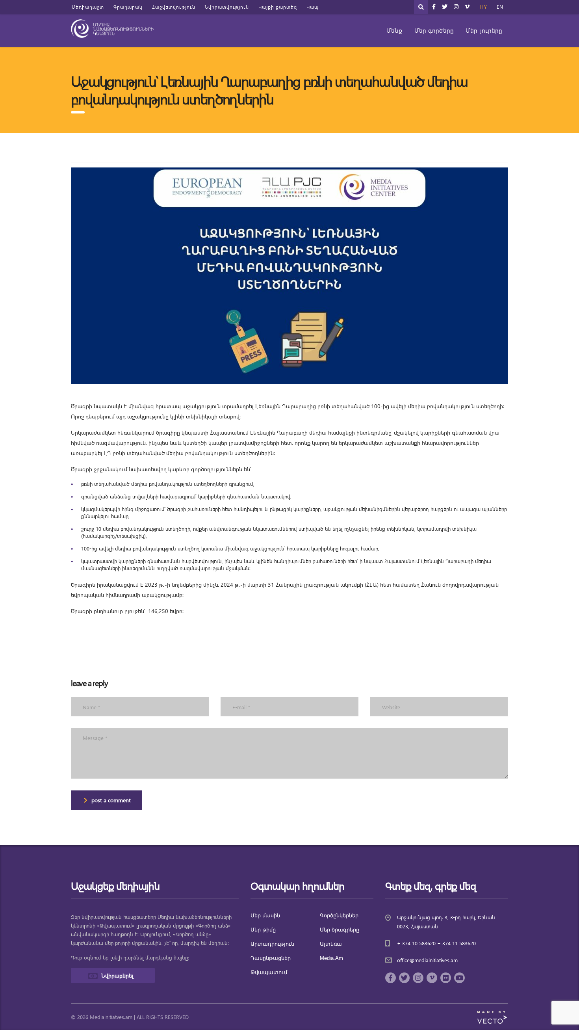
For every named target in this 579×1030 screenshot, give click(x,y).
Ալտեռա (331, 944)
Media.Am (331, 958)
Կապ (312, 7)
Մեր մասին (265, 915)
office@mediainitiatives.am (427, 960)
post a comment (111, 800)
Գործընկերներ (339, 915)
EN (500, 7)
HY (483, 7)
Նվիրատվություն (227, 7)
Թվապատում (269, 972)
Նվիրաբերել (117, 975)
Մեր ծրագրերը (339, 930)
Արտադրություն (272, 944)
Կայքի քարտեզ (277, 7)
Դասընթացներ (271, 958)
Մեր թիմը (263, 930)
